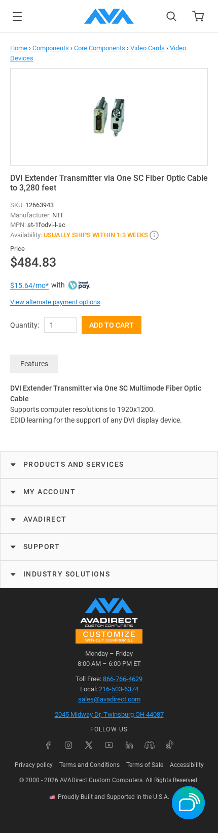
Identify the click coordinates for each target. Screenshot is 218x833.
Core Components (99, 48)
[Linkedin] (129, 745)
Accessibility (187, 764)
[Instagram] (68, 745)
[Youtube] (109, 745)
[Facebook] (48, 745)
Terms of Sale (144, 764)
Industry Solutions (66, 574)
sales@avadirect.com (109, 699)
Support (41, 546)
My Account (49, 492)
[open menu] (17, 16)
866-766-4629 (122, 679)
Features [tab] (34, 364)
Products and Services (73, 464)
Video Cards (147, 48)
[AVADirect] (109, 16)
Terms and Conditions (89, 764)
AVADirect (45, 519)
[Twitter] (89, 745)
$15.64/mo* (29, 285)
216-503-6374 (118, 689)
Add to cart (111, 325)
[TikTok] (170, 745)
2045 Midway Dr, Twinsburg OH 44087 (109, 714)
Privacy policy (34, 764)
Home (18, 48)
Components (50, 48)
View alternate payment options (55, 302)
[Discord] (149, 745)
